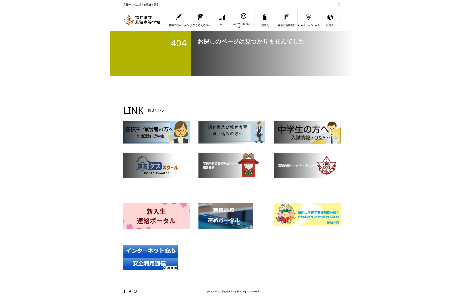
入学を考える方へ (200, 25)
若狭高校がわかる (179, 25)
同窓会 (330, 25)
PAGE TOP (451, 284)
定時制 (265, 25)
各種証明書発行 (287, 25)
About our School (308, 25)
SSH (222, 25)
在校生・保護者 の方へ (242, 25)
